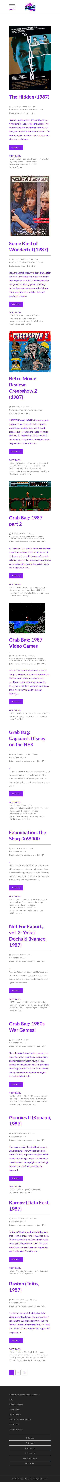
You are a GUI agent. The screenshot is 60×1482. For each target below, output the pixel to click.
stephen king (25, 474)
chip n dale (44, 808)
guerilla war (41, 1099)
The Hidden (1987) (29, 96)
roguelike (30, 716)
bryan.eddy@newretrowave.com (23, 541)
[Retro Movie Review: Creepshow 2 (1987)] (30, 351)
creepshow (31, 463)
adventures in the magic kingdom (24, 808)
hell (28, 1005)
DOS (12, 1357)
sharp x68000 (40, 910)
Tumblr (30, 1443)
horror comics (22, 468)
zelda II (20, 719)
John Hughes (15, 318)
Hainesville (41, 466)
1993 (29, 805)
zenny (25, 595)
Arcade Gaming (18, 537)
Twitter (30, 1438)
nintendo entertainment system (24, 816)
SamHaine (14, 474)
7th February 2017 (20, 1218)
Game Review (32, 537)
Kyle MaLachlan (16, 161)
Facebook (30, 1453)
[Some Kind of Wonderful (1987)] (30, 205)
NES (41, 593)
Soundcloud (31, 1458)
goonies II (14, 1192)
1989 (30, 1096)
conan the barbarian (39, 1355)
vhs (28, 819)
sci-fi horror (31, 164)
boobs (25, 1002)
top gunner (27, 1104)
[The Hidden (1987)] (30, 58)
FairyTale (31, 907)
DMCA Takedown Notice (20, 1419)
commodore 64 (16, 1355)
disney (26, 811)
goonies (28, 1189)
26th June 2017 (18, 848)
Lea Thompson (29, 318)
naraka (29, 1007)
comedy (13, 1005)
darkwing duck (16, 811)
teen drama (15, 324)
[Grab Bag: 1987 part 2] (30, 496)
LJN (42, 590)
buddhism (42, 1002)
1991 (18, 805)
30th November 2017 (21, 754)
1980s (12, 1096)
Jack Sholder (43, 159)
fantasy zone (15, 590)
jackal (20, 1101)
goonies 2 (37, 1189)
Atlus (25, 587)
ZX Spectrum (27, 1273)
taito (30, 1360)
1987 (12, 159)
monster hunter (31, 593)
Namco (22, 1007)
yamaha (18, 913)
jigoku (46, 1005)
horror (12, 468)
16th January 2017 (20, 1300)
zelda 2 (13, 719)
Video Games (15, 595)
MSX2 (43, 1357)
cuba (32, 1099)
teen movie (26, 324)
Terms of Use (15, 1414)
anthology (20, 463)
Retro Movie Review (30, 471)
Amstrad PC (21, 1271)
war (34, 1104)
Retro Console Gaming (35, 538)
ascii (25, 713)
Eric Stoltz (20, 315)
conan (26, 1355)
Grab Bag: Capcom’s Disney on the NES (27, 738)
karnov (13, 1273)
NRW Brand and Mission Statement (24, 1394)
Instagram (31, 1448)
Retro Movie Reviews (34, 110)
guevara (13, 1101)
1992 (23, 805)
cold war (13, 1099)
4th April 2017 (18, 1039)
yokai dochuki (15, 1010)
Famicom (22, 1005)
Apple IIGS (32, 1352)
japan (30, 910)
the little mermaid (17, 819)
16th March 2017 (19, 1133)
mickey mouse (16, 813)
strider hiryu (15, 1104)
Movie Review (17, 110)
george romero (28, 466)
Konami (27, 1101)
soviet (44, 1101)
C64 (37, 1271)
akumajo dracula (40, 899)
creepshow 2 (42, 463)
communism (23, 1099)
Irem (39, 713)
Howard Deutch (33, 315)
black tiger (33, 587)
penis (41, 816)
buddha (33, 1002)
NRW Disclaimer (16, 1404)
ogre (35, 1007)
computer (42, 902)
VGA (12, 913)
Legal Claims (14, 1409)
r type (21, 716)
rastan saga (22, 1360)
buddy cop (31, 159)
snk (38, 1101)
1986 (19, 1096)
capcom (42, 587)
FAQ (11, 1399)
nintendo (14, 716)
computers (14, 905)
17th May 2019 (18, 407)
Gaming (20, 538)
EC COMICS (15, 466)
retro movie (15, 471)
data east (44, 1271)
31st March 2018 (19, 656)
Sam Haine (44, 471)
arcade (18, 587)
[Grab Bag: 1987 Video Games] (30, 618)
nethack (46, 713)
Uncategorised (18, 757)
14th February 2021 (21, 259)
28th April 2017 (18, 955)
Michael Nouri (31, 161)
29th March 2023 (19, 106)
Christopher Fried (18, 113)
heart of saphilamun (18, 910)
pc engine (43, 1007)
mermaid (13, 1007)
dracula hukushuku (18, 907)
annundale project (18, 902)
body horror (21, 159)
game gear (19, 1357)
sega (47, 593)
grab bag (26, 590)
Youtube (31, 1463)
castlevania (32, 902)
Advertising (14, 1424)
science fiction (16, 167)
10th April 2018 (18, 533)
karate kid (35, 590)
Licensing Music (16, 1429)
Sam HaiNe (15, 413)
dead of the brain (28, 905)
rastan (12, 1360)
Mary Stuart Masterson (20, 321)
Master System (16, 593)
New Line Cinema (17, 164)
